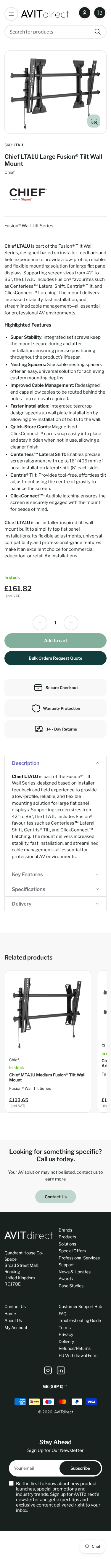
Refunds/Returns (75, 1348)
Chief (9, 172)
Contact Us (56, 1196)
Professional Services (79, 1257)
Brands (65, 1229)
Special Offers (72, 1250)
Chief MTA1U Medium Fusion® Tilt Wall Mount (47, 1077)
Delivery (66, 1341)
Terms (65, 1327)
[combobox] (55, 32)
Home (10, 1313)
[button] (55, 763)
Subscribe (80, 1468)
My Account (15, 1327)
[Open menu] (11, 14)
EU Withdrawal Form (78, 1355)
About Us (13, 1320)
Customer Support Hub (80, 1306)
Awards (66, 1278)
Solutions (67, 1243)
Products (67, 1236)
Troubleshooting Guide (80, 1320)
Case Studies (71, 1285)
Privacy (66, 1334)
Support (66, 1264)
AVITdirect (63, 1412)
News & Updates (75, 1271)
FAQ (63, 1313)
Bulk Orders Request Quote (55, 658)
